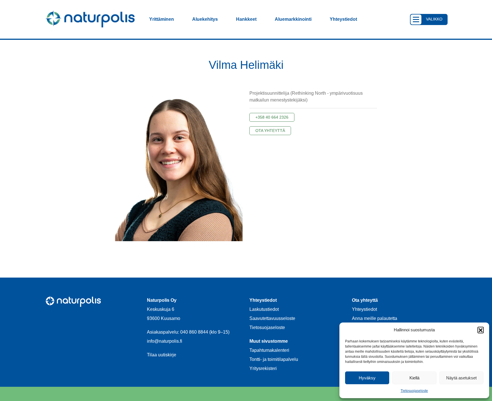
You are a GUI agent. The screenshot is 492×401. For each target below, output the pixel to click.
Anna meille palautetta (374, 318)
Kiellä (414, 377)
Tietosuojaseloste (414, 391)
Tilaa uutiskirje (161, 354)
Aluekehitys (205, 19)
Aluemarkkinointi (293, 19)
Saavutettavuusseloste (272, 318)
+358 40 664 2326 (271, 117)
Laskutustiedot (264, 309)
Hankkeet (246, 19)
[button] (480, 330)
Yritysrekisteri (263, 368)
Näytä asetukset (461, 377)
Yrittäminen (161, 19)
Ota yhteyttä (270, 130)
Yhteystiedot (343, 19)
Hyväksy (367, 377)
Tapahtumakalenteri (269, 350)
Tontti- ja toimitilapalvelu (273, 359)
